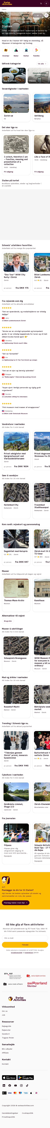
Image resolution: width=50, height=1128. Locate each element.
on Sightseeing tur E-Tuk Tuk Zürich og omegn (19, 360)
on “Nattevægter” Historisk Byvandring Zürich (19, 377)
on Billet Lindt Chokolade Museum (15, 413)
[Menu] (46, 3)
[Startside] (7, 3)
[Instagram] (21, 1086)
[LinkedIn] (4, 1086)
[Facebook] (10, 1086)
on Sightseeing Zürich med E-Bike (14, 343)
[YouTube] (15, 1086)
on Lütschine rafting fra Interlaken (14, 396)
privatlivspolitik (16, 952)
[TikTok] (27, 1086)
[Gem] (46, 15)
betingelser (29, 952)
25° (38, 15)
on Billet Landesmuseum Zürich (14, 320)
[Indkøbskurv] (41, 3)
